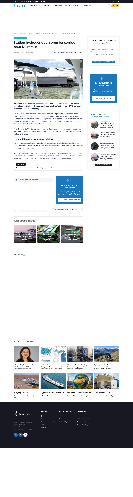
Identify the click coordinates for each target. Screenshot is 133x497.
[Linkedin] (81, 52)
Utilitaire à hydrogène (83, 419)
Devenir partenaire (39, 1)
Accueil (16, 33)
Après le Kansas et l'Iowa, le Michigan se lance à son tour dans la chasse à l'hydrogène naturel (52, 367)
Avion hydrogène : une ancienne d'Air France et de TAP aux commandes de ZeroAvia (25, 367)
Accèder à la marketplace (103, 62)
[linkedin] (118, 1)
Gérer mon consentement (23, 429)
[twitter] (116, 1)
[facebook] (113, 1)
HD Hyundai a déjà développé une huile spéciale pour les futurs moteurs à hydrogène (79, 367)
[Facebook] (75, 52)
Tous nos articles (103, 165)
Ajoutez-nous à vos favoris (63, 52)
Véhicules (46, 5)
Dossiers (61, 419)
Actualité (23, 33)
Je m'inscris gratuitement (69, 200)
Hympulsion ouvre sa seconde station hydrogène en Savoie (36, 168)
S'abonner (115, 5)
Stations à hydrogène (65, 422)
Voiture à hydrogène (83, 416)
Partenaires (85, 5)
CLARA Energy (25, 211)
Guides (67, 5)
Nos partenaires (46, 419)
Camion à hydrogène (83, 425)
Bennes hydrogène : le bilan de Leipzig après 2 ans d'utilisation (108, 134)
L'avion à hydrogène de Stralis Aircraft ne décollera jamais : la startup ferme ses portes (108, 158)
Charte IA (17, 427)
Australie (42, 211)
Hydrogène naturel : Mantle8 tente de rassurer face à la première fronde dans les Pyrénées (106, 367)
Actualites (34, 5)
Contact (43, 427)
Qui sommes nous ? (47, 416)
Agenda (75, 5)
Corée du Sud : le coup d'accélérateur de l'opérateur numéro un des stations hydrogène (106, 394)
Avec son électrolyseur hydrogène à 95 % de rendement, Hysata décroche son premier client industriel (72, 236)
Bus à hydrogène (82, 422)
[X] (78, 52)
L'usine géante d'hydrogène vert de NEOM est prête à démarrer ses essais (107, 124)
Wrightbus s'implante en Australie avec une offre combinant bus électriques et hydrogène (48, 236)
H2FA (35, 211)
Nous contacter (26, 1)
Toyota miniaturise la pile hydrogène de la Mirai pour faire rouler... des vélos (107, 146)
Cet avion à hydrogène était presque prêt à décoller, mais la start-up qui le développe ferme (24, 236)
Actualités (62, 416)
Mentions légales (19, 424)
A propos (16, 1)
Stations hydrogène (34, 33)
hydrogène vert (42, 103)
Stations (57, 5)
